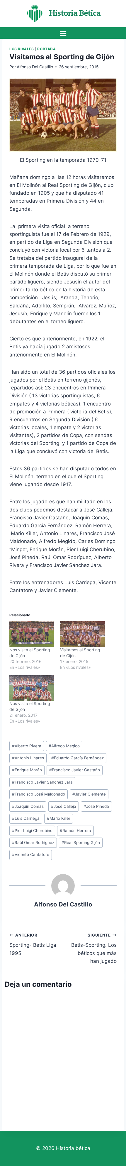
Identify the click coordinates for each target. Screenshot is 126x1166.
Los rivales (21, 49)
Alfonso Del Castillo (35, 66)
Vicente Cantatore (30, 854)
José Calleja (63, 806)
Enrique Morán (27, 770)
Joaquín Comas (28, 806)
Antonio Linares (28, 758)
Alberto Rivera (26, 746)
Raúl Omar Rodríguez (33, 842)
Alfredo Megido (64, 746)
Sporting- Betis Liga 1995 (32, 944)
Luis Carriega (26, 818)
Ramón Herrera (75, 830)
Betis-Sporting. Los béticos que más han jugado (94, 948)
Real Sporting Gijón (81, 842)
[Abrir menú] (63, 33)
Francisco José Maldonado (38, 794)
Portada (46, 49)
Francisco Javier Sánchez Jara (42, 782)
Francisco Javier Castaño (74, 770)
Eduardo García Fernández (77, 758)
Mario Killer (58, 818)
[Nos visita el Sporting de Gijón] (31, 634)
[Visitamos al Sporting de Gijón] (82, 634)
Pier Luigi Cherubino (32, 830)
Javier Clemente (89, 794)
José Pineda (96, 806)
